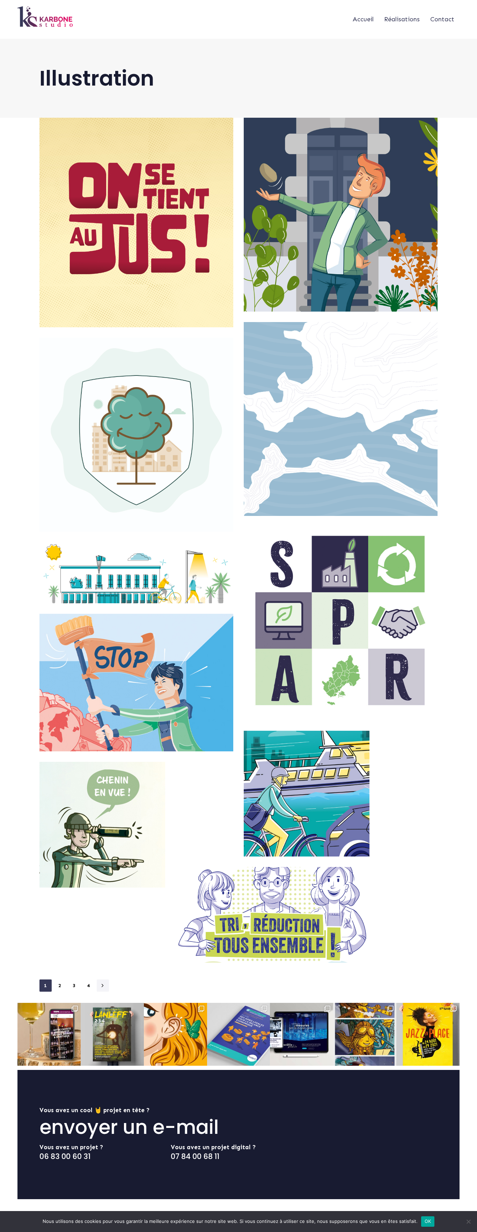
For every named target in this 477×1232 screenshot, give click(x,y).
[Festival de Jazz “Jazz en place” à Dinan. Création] (428, 1034)
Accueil (363, 19)
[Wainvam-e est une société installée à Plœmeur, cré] (301, 1034)
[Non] (468, 1221)
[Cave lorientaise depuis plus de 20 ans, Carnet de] (49, 1034)
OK (428, 1221)
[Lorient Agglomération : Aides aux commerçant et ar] (238, 1034)
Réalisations (402, 19)
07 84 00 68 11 (195, 1156)
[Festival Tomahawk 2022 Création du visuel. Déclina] (364, 1034)
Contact (442, 19)
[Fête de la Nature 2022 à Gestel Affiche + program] (175, 1034)
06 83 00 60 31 (64, 1156)
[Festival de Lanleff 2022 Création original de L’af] (112, 1034)
